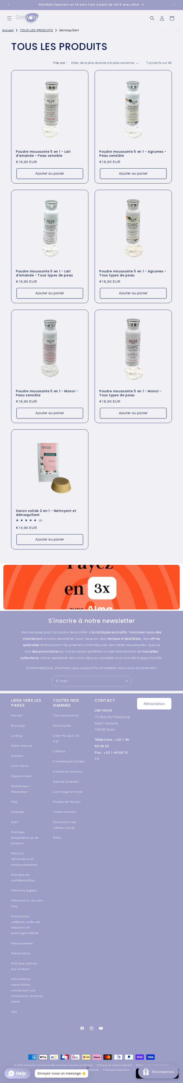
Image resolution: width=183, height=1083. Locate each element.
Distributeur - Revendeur (21, 789)
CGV (14, 822)
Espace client (21, 776)
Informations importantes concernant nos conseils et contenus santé (27, 990)
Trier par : (60, 63)
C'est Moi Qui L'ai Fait (66, 738)
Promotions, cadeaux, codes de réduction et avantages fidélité (25, 925)
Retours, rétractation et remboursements (24, 859)
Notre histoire (21, 745)
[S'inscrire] (126, 681)
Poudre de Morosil (66, 801)
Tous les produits (66, 715)
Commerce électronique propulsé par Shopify (65, 1065)
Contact (17, 755)
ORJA (57, 837)
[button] (9, 18)
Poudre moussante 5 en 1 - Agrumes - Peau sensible (132, 154)
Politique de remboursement (114, 1065)
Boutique (18, 725)
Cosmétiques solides (69, 761)
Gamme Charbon (66, 781)
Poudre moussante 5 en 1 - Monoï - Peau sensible (47, 393)
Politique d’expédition (116, 1070)
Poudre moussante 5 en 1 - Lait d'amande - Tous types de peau (44, 273)
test (14, 1011)
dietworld (29, 1065)
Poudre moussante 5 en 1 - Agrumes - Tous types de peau (132, 273)
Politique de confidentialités (23, 877)
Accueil (17, 715)
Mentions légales (24, 890)
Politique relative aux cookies (24, 966)
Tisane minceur (64, 812)
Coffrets (59, 751)
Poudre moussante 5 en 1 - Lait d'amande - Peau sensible (43, 154)
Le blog (16, 735)
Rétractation (21, 953)
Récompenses (22, 943)
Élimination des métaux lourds (64, 825)
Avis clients (20, 766)
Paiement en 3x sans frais (27, 903)
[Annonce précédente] (9, 5)
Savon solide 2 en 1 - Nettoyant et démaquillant (46, 513)
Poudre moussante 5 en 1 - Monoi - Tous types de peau (130, 393)
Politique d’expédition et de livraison (25, 838)
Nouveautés (62, 725)
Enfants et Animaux (68, 771)
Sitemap (17, 812)
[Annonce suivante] (174, 5)
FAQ (14, 801)
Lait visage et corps (68, 791)
